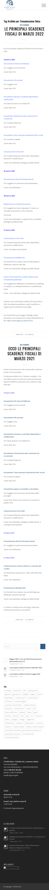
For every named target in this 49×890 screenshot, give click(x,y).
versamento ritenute (12, 737)
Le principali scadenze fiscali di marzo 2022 (25, 31)
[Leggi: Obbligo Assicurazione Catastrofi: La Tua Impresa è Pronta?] (6, 838)
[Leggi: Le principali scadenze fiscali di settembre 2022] (6, 669)
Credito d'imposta (30, 705)
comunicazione (32, 698)
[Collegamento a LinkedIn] (43, 886)
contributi (8, 701)
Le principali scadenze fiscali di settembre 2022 (25, 668)
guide (35, 712)
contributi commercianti (13, 705)
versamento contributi (12, 734)
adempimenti (33, 690)
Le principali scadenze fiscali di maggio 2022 (24, 674)
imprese (15, 716)
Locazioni (38, 716)
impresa (7, 716)
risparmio (19, 723)
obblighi (14, 719)
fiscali (29, 712)
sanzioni (39, 723)
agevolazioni (16, 694)
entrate (28, 708)
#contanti (8, 690)
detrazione (8, 708)
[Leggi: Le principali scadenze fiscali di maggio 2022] (6, 675)
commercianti (20, 698)
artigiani (26, 694)
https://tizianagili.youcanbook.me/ (20, 320)
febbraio (22, 712)
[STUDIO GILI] (20, 5)
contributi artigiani (20, 701)
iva (32, 716)
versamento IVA (27, 734)
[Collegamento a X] (40, 886)
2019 (24, 690)
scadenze (8, 727)
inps (27, 716)
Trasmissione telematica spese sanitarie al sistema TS (23, 730)
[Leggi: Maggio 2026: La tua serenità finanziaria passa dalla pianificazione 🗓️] (6, 660)
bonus (40, 694)
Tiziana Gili (30, 334)
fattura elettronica (11, 712)
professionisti (9, 723)
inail (22, 716)
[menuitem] (42, 5)
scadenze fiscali (19, 727)
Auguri (33, 694)
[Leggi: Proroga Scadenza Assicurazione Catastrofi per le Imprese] (6, 829)
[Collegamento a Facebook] (36, 886)
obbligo (22, 719)
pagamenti (30, 719)
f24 (35, 708)
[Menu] (42, 5)
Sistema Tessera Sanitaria (34, 727)
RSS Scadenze (24, 25)
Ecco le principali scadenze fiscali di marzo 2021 (24, 353)
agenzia (7, 694)
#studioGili (17, 690)
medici (7, 719)
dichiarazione (19, 708)
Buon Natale (9, 698)
